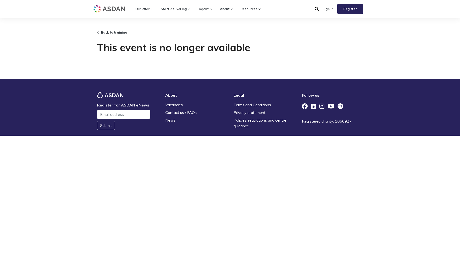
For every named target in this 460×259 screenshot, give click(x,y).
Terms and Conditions (252, 104)
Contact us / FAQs (181, 112)
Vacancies (174, 104)
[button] (317, 9)
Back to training (113, 32)
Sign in (328, 9)
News (170, 120)
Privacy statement (249, 112)
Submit (106, 125)
